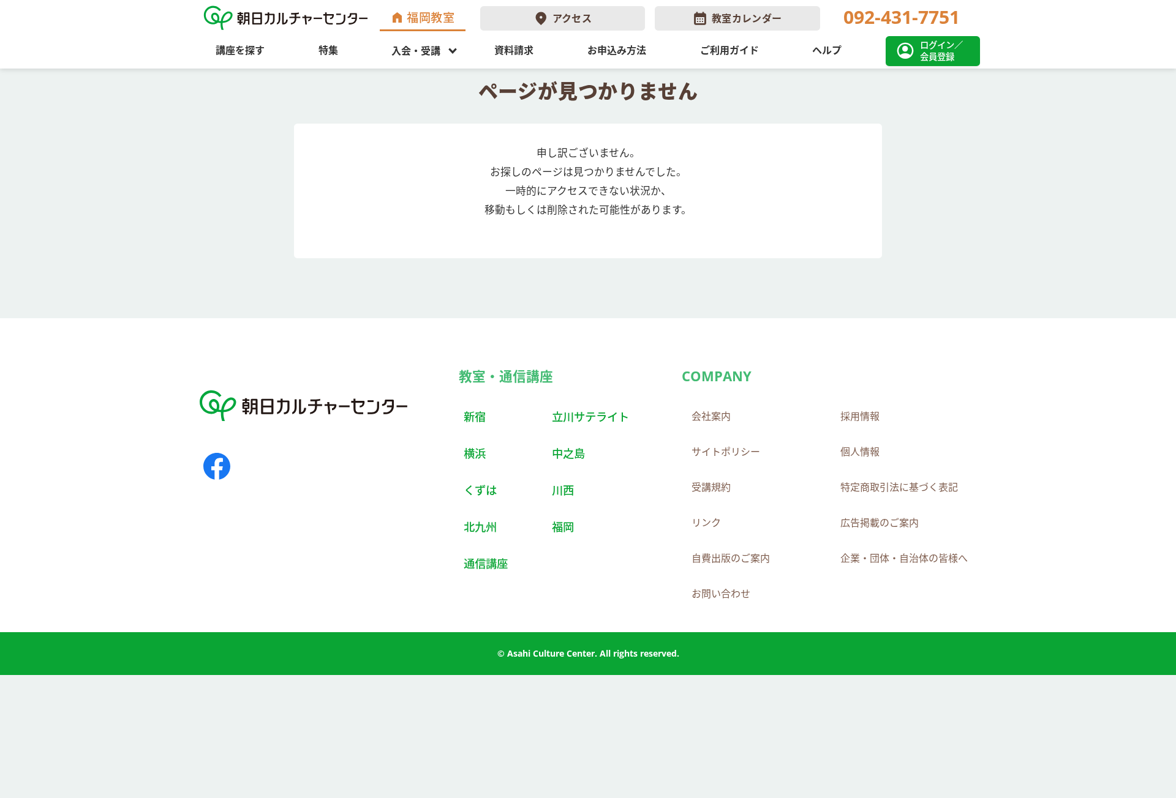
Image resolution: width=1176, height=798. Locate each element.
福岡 (563, 526)
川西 (563, 490)
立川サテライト (590, 416)
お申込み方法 (616, 50)
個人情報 (860, 451)
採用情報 (860, 416)
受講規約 (711, 487)
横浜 (475, 453)
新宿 (475, 416)
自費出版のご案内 (731, 558)
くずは (480, 490)
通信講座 (486, 563)
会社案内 (711, 416)
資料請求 (513, 50)
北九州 (480, 526)
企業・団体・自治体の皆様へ (904, 558)
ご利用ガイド (729, 50)
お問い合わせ (721, 593)
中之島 (568, 453)
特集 (328, 50)
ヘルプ (827, 50)
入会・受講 (415, 50)
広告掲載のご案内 (879, 522)
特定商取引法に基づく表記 (899, 487)
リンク (706, 522)
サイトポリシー (726, 451)
